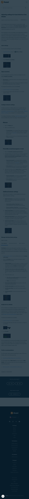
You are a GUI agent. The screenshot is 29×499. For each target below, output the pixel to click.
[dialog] (14, 249)
